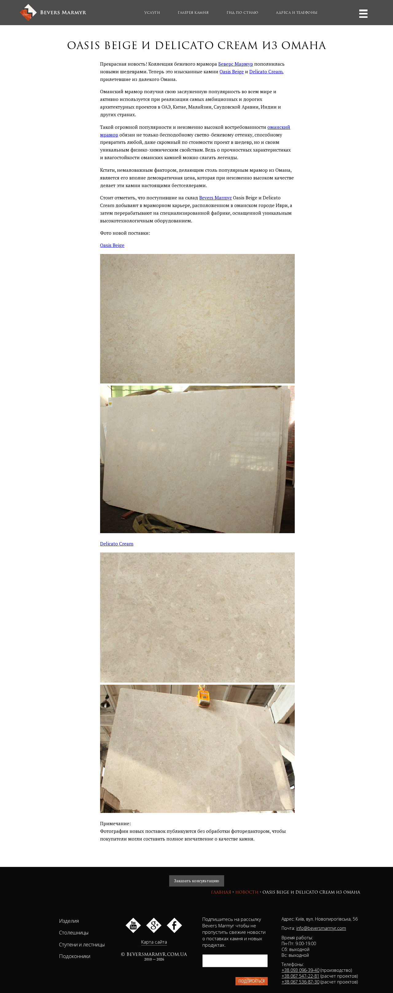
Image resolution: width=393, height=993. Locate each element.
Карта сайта (154, 942)
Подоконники (74, 956)
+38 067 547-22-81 (300, 976)
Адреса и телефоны (297, 12)
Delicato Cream (265, 71)
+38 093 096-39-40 (300, 970)
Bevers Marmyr (215, 197)
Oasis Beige (232, 71)
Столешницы (73, 932)
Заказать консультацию (196, 880)
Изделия (69, 920)
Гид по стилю (242, 12)
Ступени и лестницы (82, 944)
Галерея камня (193, 12)
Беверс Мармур (235, 64)
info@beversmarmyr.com (321, 928)
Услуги (152, 12)
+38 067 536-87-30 (300, 982)
